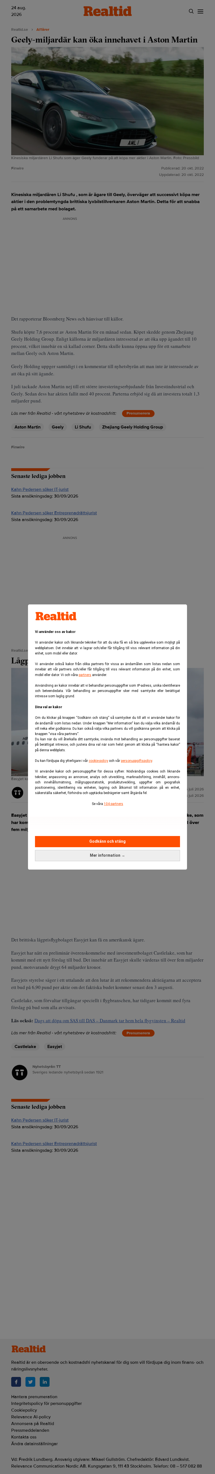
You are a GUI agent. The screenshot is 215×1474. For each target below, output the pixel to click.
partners (85, 675)
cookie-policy (98, 761)
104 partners (113, 804)
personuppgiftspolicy (136, 761)
